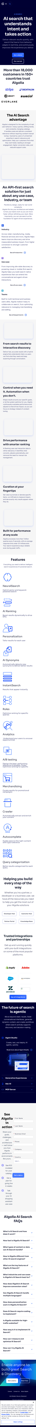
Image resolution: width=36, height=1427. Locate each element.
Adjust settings (18, 1422)
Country (17, 1157)
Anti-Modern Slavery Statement (18, 1396)
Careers (10, 1391)
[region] (18, 1412)
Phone (16, 1141)
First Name (18, 1118)
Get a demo (18, 1175)
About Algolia (24, 1391)
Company (18, 1149)
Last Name (18, 1126)
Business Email (20, 1134)
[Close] (33, 1402)
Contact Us (17, 1391)
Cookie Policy (24, 1412)
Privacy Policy (5, 1414)
